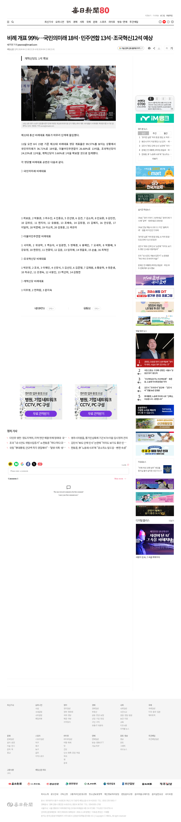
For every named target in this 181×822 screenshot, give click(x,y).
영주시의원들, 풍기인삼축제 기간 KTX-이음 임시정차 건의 (99, 438)
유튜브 (91, 308)
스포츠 (103, 21)
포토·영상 (124, 736)
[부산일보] (128, 783)
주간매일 (134, 21)
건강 (65, 749)
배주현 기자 (12, 44)
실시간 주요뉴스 (144, 210)
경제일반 (95, 708)
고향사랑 (10, 770)
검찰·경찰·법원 (126, 715)
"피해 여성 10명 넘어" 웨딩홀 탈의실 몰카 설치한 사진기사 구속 (150, 470)
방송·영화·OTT (98, 742)
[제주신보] (166, 783)
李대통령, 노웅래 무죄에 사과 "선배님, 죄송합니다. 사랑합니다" (158, 397)
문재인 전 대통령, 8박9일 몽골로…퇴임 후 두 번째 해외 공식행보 (154, 267)
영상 (122, 739)
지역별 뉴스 (124, 729)
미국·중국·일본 (154, 712)
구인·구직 (96, 722)
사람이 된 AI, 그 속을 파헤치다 (148, 557)
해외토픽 (151, 715)
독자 (65, 756)
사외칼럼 (38, 715)
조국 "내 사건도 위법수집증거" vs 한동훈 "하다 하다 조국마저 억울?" (43, 443)
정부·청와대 (68, 712)
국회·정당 (67, 715)
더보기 (171, 520)
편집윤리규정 (126, 794)
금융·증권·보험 (98, 715)
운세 (65, 763)
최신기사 (49, 21)
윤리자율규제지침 (142, 794)
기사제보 (156, 15)
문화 (95, 21)
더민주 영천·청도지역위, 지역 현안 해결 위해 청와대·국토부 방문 (41, 438)
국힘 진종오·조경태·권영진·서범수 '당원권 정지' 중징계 (158, 371)
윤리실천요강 (157, 794)
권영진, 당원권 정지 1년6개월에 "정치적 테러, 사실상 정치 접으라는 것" (158, 363)
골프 (37, 753)
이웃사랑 (123, 725)
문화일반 (10, 739)
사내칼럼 (38, 712)
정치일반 (67, 708)
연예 (93, 736)
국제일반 (151, 708)
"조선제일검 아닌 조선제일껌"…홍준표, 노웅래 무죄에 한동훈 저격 (158, 380)
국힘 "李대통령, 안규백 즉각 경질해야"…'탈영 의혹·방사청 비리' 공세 (43, 447)
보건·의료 (124, 719)
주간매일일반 (153, 739)
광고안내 (54, 794)
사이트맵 (169, 794)
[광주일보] (90, 783)
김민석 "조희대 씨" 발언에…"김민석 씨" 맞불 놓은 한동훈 (158, 389)
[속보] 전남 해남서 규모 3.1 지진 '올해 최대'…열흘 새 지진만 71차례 (153, 229)
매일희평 (38, 719)
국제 (88, 21)
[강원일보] (33, 783)
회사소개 (45, 794)
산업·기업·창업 (98, 719)
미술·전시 (11, 746)
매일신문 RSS (40, 770)
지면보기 (148, 15)
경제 (75, 21)
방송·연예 (122, 21)
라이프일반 (68, 739)
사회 (82, 21)
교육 (122, 722)
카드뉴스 (123, 749)
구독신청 (64, 794)
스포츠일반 (39, 739)
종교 (8, 753)
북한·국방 (67, 719)
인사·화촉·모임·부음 (72, 753)
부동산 (94, 712)
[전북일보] (147, 783)
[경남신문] (53, 783)
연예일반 (95, 739)
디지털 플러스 (142, 520)
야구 (37, 742)
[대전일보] (109, 783)
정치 (68, 21)
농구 (37, 749)
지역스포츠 (39, 756)
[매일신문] (15, 783)
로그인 (162, 15)
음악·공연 (11, 742)
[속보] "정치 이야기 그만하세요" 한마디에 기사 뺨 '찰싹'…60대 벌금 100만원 (155, 219)
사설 (37, 708)
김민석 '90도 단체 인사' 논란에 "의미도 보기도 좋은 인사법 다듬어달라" (106, 443)
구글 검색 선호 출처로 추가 (130, 48)
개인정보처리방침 (111, 794)
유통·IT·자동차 (97, 725)
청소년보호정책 (95, 794)
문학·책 (10, 749)
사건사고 (123, 712)
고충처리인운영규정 (78, 794)
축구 (37, 746)
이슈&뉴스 (142, 462)
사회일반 (123, 708)
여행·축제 (67, 742)
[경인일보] (72, 783)
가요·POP (95, 746)
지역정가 (67, 722)
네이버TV (44, 308)
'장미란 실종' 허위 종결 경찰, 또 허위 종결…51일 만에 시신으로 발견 (154, 238)
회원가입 (169, 15)
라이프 (112, 21)
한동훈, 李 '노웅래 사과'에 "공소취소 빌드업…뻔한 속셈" (99, 447)
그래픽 (122, 746)
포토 (122, 742)
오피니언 (59, 21)
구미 (8, 773)
